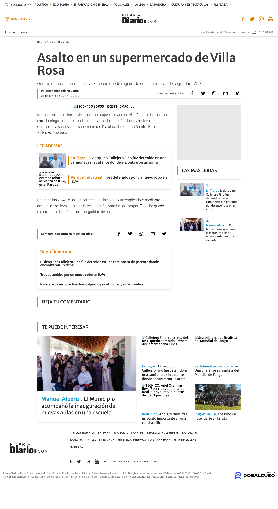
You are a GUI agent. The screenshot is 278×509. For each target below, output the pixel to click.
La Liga (140, 5)
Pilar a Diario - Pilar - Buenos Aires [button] (22, 473)
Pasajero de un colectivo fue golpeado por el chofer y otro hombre (91, 284)
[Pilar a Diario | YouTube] (270, 18)
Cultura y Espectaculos (190, 5)
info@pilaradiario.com (56, 476)
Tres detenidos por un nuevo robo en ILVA (72, 275)
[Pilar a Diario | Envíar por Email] (225, 93)
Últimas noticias (82, 433)
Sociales (76, 440)
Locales (137, 433)
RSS (155, 461)
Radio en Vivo (22, 19)
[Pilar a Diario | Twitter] (252, 18)
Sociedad (163, 440)
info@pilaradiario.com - (17, 476)
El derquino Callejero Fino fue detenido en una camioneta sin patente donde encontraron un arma (99, 263)
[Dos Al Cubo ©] (255, 478)
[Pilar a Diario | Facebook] (242, 18)
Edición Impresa (16, 32)
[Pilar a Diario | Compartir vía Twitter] (203, 93)
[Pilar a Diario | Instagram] (261, 18)
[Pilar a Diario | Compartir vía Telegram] (237, 93)
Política (41, 5)
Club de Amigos (184, 440)
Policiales (121, 5)
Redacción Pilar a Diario (62, 91)
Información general (91, 5)
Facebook (71, 461)
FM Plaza (221, 5)
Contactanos (141, 461)
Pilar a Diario (46, 42)
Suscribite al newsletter (116, 461)
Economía (61, 5)
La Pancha (158, 5)
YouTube (97, 461)
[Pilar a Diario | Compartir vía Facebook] (192, 93)
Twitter (79, 461)
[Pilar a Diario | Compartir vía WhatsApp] (214, 93)
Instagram (88, 461)
